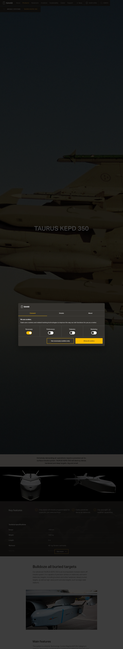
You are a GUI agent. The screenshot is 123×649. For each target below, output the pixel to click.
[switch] (50, 332)
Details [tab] (61, 313)
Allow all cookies (89, 341)
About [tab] (90, 313)
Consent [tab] (33, 313)
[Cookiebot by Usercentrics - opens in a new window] (94, 306)
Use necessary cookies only (60, 341)
